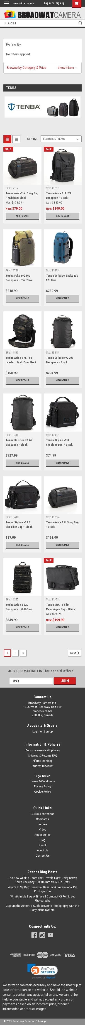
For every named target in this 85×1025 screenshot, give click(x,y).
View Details (22, 298)
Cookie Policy (42, 791)
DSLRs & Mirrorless (42, 814)
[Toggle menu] (6, 6)
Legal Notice (42, 776)
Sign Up (60, 3)
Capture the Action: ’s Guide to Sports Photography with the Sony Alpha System (42, 908)
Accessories (42, 834)
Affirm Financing (42, 760)
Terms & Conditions (42, 781)
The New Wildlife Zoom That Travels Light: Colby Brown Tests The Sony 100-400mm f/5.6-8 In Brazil (42, 880)
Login (47, 3)
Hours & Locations (23, 3)
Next (73, 653)
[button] (42, 68)
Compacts (42, 819)
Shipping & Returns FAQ (42, 755)
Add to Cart (22, 216)
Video (42, 829)
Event (42, 845)
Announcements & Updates (42, 750)
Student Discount (42, 766)
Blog (42, 840)
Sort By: (32, 138)
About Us (42, 850)
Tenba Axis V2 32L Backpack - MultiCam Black (19, 609)
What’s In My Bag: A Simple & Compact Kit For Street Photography (42, 898)
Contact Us (43, 855)
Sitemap (41, 1021)
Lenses (42, 824)
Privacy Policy (42, 786)
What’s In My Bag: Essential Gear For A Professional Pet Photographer (42, 889)
